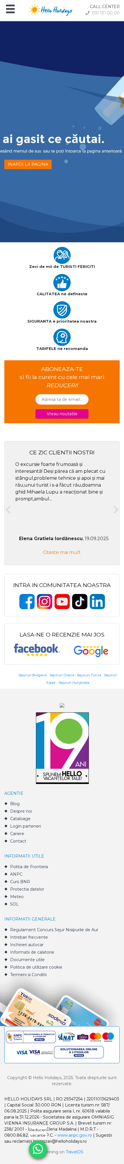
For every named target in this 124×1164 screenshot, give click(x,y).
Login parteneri (25, 826)
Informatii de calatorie (32, 952)
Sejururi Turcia (89, 675)
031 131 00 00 (105, 13)
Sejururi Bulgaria (32, 675)
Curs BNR (20, 881)
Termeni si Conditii (28, 974)
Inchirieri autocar (27, 944)
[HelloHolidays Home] (50, 9)
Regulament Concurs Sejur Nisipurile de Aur (54, 929)
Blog (15, 803)
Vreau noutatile (62, 413)
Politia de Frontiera (29, 866)
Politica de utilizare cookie (36, 967)
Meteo (17, 896)
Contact (18, 841)
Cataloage (20, 818)
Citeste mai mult (62, 552)
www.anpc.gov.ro (74, 1135)
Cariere (17, 833)
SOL (14, 904)
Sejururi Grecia (62, 675)
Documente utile (27, 959)
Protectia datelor (27, 889)
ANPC (16, 874)
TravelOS (74, 1152)
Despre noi (21, 811)
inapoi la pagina (28, 164)
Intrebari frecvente (29, 937)
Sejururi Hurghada (74, 682)
